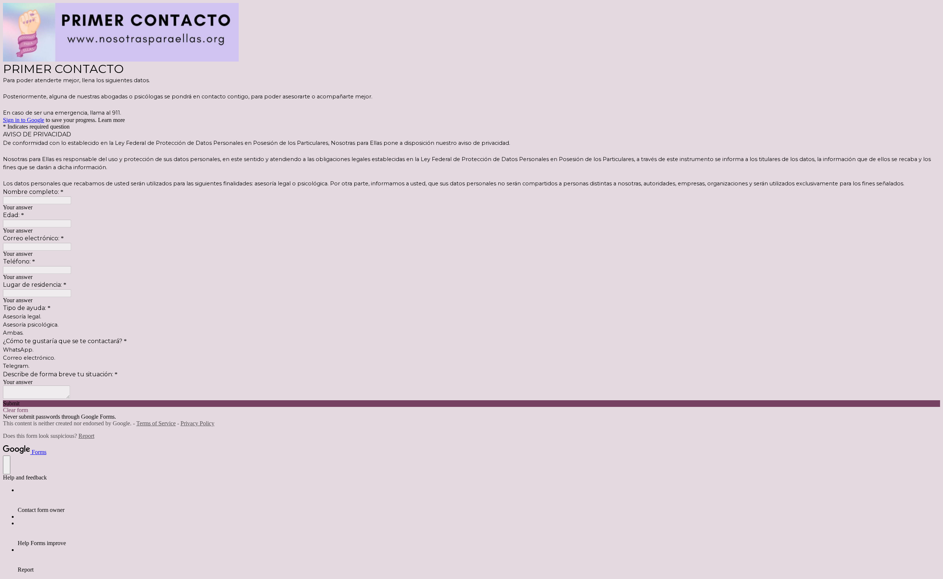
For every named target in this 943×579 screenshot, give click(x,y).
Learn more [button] (111, 120)
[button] (471, 403)
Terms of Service (156, 423)
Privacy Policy (197, 423)
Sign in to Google (23, 120)
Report (86, 436)
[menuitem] (479, 500)
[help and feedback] (6, 465)
